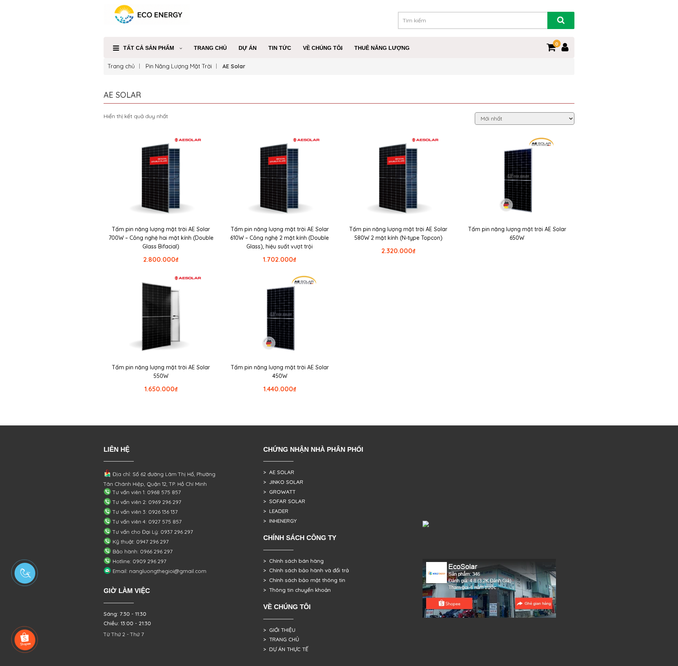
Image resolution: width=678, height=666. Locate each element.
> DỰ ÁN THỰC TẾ (285, 649)
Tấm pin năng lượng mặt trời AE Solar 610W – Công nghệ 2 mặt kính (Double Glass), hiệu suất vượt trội (279, 238)
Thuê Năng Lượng (382, 48)
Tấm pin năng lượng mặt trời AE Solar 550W (161, 372)
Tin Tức (279, 48)
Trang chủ (121, 66)
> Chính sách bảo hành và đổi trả (306, 570)
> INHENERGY (280, 521)
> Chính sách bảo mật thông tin (304, 580)
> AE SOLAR (278, 472)
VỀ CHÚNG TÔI (323, 48)
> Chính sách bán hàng (293, 561)
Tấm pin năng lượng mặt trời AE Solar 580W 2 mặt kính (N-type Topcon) (398, 233)
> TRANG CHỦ (281, 639)
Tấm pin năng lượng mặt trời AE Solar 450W (280, 372)
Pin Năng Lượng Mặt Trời (179, 66)
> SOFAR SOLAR (284, 501)
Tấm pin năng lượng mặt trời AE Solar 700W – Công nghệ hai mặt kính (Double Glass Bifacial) (161, 238)
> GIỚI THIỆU (279, 630)
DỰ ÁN (248, 48)
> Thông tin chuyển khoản (297, 590)
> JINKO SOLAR (283, 482)
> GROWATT (279, 492)
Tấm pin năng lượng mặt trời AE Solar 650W (517, 233)
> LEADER (275, 511)
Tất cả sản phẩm (148, 48)
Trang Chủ (210, 48)
